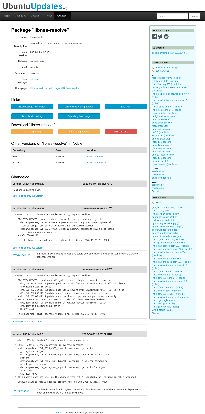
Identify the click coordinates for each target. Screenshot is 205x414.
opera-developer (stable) (164, 216)
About (58, 412)
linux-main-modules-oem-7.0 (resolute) (172, 261)
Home (6, 15)
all (158, 191)
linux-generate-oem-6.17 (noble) (168, 277)
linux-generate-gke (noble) (165, 306)
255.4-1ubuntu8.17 (96, 162)
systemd (34, 79)
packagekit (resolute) (162, 122)
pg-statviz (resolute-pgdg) (165, 229)
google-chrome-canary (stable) (167, 207)
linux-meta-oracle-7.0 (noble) (166, 290)
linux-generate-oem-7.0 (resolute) (169, 242)
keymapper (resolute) (163, 135)
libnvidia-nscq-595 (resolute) (166, 84)
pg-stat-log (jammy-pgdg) (165, 232)
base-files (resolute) (162, 177)
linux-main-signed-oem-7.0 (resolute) (171, 245)
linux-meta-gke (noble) (163, 303)
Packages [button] (62, 15)
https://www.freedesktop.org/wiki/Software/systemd (55, 88)
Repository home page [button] (79, 116)
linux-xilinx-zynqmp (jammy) (166, 213)
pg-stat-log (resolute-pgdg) (165, 223)
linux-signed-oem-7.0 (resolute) (168, 239)
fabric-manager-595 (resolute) (167, 77)
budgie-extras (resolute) (164, 116)
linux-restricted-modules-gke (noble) (170, 297)
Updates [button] (35, 15)
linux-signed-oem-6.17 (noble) (167, 106)
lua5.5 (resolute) (160, 132)
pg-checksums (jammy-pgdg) (167, 236)
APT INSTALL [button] (121, 131)
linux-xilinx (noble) (161, 210)
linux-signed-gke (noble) (164, 300)
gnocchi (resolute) (161, 119)
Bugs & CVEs (162, 70)
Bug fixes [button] (126, 106)
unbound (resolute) (161, 129)
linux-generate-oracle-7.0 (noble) (168, 293)
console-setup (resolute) (164, 113)
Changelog (20, 15)
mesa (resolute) (160, 125)
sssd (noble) (158, 171)
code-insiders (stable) (163, 220)
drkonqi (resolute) (161, 138)
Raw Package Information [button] (32, 106)
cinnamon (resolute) (162, 148)
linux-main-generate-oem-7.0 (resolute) (172, 248)
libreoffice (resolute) (162, 141)
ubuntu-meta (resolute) (163, 154)
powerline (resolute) (162, 145)
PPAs (49, 15)
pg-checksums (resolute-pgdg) (167, 226)
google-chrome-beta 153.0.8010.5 (169, 52)
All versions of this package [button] (79, 106)
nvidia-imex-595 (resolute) (165, 80)
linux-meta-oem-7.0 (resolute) (167, 258)
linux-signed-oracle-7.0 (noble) (167, 287)
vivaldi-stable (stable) (162, 309)
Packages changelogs (167, 67)
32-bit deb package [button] (32, 131)
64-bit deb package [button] (79, 131)
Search (194, 16)
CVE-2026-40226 (21, 255)
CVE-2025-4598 (21, 391)
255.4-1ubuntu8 (95, 156)
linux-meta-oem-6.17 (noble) (166, 109)
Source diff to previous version (28, 195)
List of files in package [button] (32, 116)
